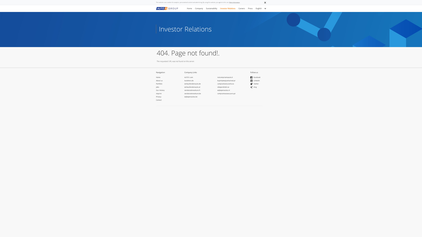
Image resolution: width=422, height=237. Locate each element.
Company (199, 8)
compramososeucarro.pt (226, 93)
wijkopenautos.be (190, 97)
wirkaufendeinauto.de (192, 84)
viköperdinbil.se (223, 87)
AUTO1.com (188, 77)
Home (189, 8)
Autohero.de (189, 81)
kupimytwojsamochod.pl (226, 81)
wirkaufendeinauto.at (192, 87)
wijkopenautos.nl (223, 90)
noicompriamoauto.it (225, 77)
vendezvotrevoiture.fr (192, 90)
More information (234, 2)
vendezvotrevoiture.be (192, 93)
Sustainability (211, 8)
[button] (265, 2)
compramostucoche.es (225, 84)
